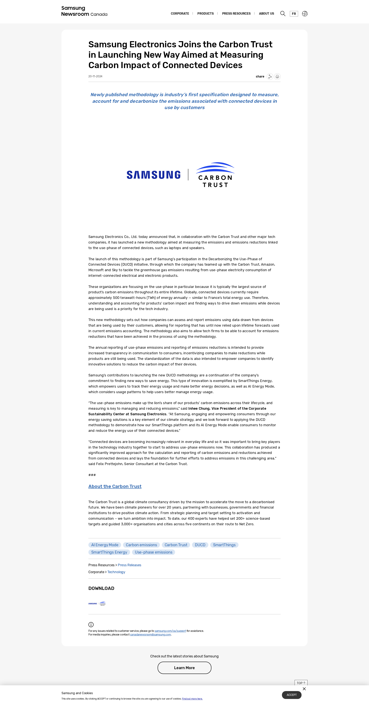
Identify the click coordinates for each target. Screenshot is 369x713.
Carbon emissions (141, 545)
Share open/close (270, 76)
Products (205, 13)
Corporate (180, 13)
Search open (283, 14)
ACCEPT (292, 695)
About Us (266, 13)
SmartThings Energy (109, 552)
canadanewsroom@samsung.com (150, 634)
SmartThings (224, 545)
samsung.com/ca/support (170, 631)
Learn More (184, 667)
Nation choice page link (305, 14)
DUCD (200, 545)
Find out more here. (192, 698)
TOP (299, 683)
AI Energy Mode (104, 545)
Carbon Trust (176, 545)
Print (277, 76)
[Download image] (97, 604)
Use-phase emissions (153, 552)
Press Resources (236, 13)
